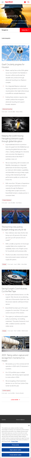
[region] (15, 440)
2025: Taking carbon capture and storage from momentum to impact (15, 358)
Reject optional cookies (15, 450)
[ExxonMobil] (9, 2)
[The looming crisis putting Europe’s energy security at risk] (15, 215)
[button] (2, 2)
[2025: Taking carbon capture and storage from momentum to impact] (15, 344)
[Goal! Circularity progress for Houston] (15, 53)
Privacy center (15, 445)
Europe (4, 264)
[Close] (29, 425)
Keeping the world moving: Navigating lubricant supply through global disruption (13, 138)
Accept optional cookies (15, 454)
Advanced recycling (7, 109)
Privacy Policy (14, 441)
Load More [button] (15, 399)
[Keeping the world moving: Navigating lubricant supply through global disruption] (15, 124)
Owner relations (20, 419)
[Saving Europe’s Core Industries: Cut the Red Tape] (15, 277)
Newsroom (6, 7)
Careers (4, 419)
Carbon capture (6, 390)
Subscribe (25, 30)
